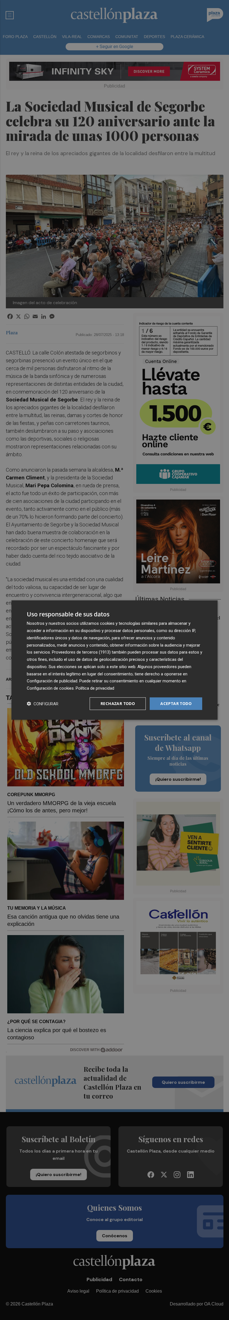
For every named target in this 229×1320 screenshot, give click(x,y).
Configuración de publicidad (52, 680)
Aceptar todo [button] (176, 703)
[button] (42, 703)
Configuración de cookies (50, 688)
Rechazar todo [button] (118, 703)
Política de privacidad (95, 688)
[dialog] (114, 660)
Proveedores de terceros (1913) (81, 652)
